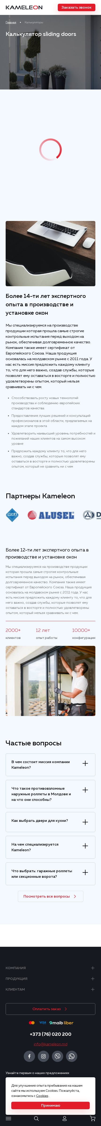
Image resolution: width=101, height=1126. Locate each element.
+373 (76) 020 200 (50, 1034)
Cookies (42, 1096)
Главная (11, 22)
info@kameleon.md (50, 1044)
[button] (76, 7)
